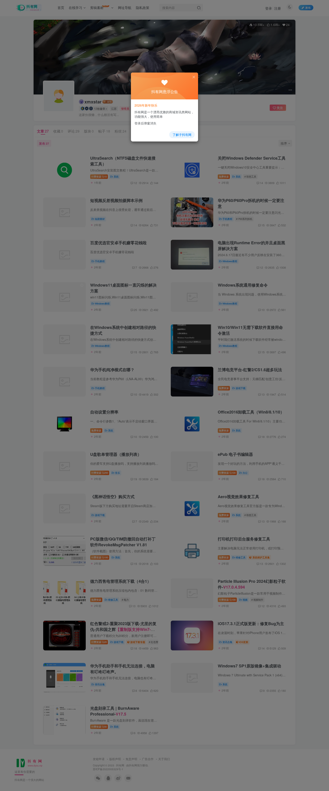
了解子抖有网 (182, 134)
